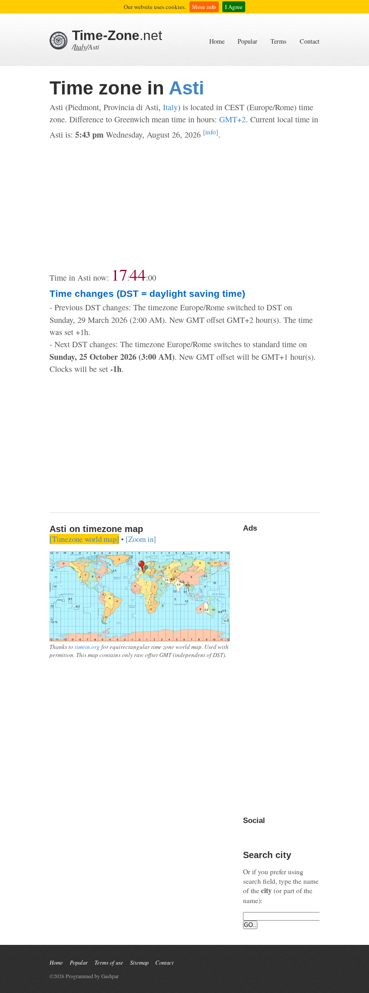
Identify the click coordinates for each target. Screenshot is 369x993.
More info (204, 7)
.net (117, 35)
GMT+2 (232, 119)
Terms (278, 41)
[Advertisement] (185, 204)
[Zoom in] (141, 539)
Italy (80, 46)
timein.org (87, 647)
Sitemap (139, 962)
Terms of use (108, 962)
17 (119, 274)
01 (152, 277)
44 (138, 274)
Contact (310, 41)
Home (217, 41)
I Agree (234, 7)
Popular (247, 41)
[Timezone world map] (84, 539)
